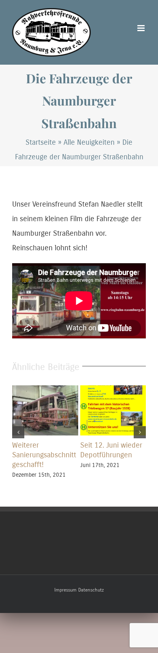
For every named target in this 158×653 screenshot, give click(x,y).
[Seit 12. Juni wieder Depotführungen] (113, 389)
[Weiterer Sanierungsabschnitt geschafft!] (45, 389)
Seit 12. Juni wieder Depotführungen (111, 450)
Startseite (41, 142)
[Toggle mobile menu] (141, 28)
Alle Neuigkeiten (89, 142)
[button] (18, 432)
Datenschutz (91, 590)
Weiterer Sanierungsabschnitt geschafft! (44, 455)
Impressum (65, 590)
